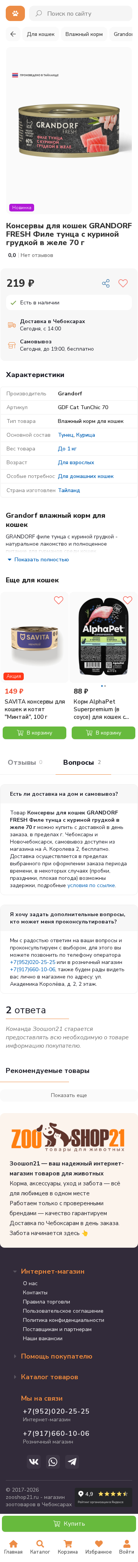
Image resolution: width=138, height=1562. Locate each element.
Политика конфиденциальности (63, 1320)
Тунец (66, 435)
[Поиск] (39, 13)
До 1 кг (67, 448)
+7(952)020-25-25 (32, 962)
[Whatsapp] (53, 1462)
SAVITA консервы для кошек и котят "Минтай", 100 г (35, 709)
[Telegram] (72, 1462)
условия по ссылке (91, 885)
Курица (85, 435)
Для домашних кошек (85, 476)
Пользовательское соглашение (63, 1311)
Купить (73, 1524)
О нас (30, 1283)
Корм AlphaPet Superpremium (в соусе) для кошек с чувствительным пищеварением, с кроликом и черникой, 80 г (104, 709)
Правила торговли (46, 1301)
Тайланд (69, 490)
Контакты (35, 1292)
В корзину (38, 732)
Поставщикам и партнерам (57, 1329)
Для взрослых (76, 462)
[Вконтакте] (34, 1462)
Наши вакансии (42, 1338)
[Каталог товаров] (15, 13)
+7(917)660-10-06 (32, 969)
